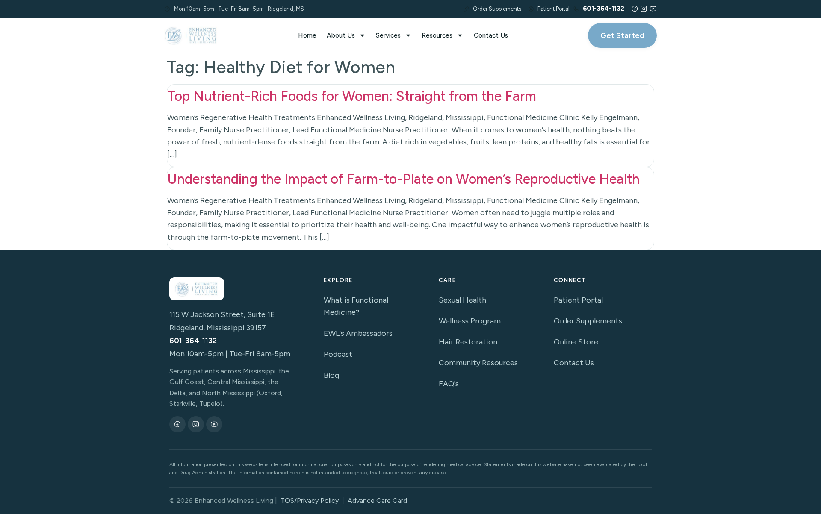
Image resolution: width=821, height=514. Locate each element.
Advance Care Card (377, 500)
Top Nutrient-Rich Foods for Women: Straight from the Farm (351, 96)
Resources (437, 35)
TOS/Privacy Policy (310, 500)
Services (388, 35)
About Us (341, 35)
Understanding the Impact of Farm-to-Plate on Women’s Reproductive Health (403, 179)
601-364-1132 (193, 340)
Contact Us (491, 35)
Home (307, 35)
